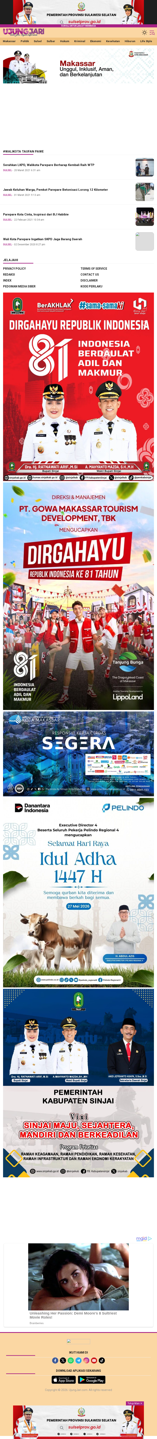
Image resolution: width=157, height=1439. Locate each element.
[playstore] (91, 1380)
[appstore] (64, 1380)
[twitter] (63, 1360)
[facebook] (55, 1360)
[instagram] (86, 1360)
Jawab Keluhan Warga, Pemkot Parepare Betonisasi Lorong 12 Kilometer (55, 190)
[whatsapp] (71, 1360)
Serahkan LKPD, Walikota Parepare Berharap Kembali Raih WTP (48, 165)
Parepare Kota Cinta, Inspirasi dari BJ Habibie (36, 214)
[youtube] (94, 1360)
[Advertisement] (78, 113)
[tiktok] (102, 1360)
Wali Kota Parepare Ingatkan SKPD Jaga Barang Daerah (42, 239)
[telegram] (78, 1360)
